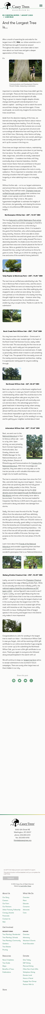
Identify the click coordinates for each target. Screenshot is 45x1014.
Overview (26, 897)
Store (5, 990)
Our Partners (7, 907)
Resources (7, 956)
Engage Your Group (29, 981)
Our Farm (6, 903)
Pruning (5, 950)
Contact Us (6, 919)
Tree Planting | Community (12, 940)
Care (24, 913)
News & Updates (8, 960)
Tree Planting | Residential (11, 934)
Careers (5, 900)
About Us (6, 893)
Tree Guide (6, 963)
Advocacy (26, 937)
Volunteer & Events (29, 940)
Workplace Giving (29, 972)
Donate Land (27, 975)
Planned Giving (28, 966)
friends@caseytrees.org (22, 840)
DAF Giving (27, 963)
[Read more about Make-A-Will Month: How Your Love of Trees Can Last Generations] (22, 792)
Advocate (26, 910)
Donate (26, 956)
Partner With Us (28, 984)
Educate (26, 903)
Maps (4, 966)
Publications (7, 972)
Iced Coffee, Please (25, 886)
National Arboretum (10, 436)
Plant (24, 900)
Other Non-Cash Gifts (30, 969)
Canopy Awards (8, 913)
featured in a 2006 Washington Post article (25, 220)
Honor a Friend (28, 978)
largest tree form (30, 660)
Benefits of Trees (8, 969)
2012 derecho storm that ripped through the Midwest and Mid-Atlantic (22, 492)
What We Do (28, 893)
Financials (6, 916)
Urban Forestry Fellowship (11, 910)
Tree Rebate (7, 947)
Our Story (6, 897)
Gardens (6, 944)
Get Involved (8, 927)
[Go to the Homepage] (15, 6)
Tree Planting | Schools (10, 937)
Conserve (26, 907)
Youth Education (28, 944)
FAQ (4, 922)
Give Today (27, 960)
